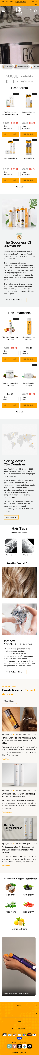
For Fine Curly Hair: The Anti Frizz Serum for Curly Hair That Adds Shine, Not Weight (19, 740)
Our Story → (11, 517)
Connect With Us (19, 1029)
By (7, 734)
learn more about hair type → (19, 563)
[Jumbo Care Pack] (10, 147)
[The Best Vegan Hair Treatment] (10, 326)
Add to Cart (10, 134)
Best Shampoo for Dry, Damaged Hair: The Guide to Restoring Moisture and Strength (18, 850)
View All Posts (9, 701)
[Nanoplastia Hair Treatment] (28, 326)
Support (19, 1013)
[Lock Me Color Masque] (28, 372)
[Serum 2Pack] (28, 147)
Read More (7, 759)
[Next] (34, 967)
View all (19, 187)
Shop (19, 1005)
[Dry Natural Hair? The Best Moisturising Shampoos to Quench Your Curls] (19, 775)
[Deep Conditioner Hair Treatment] (10, 372)
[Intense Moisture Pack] (28, 101)
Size (5, 126)
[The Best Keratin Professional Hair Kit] (10, 101)
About (19, 1021)
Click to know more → (15, 300)
